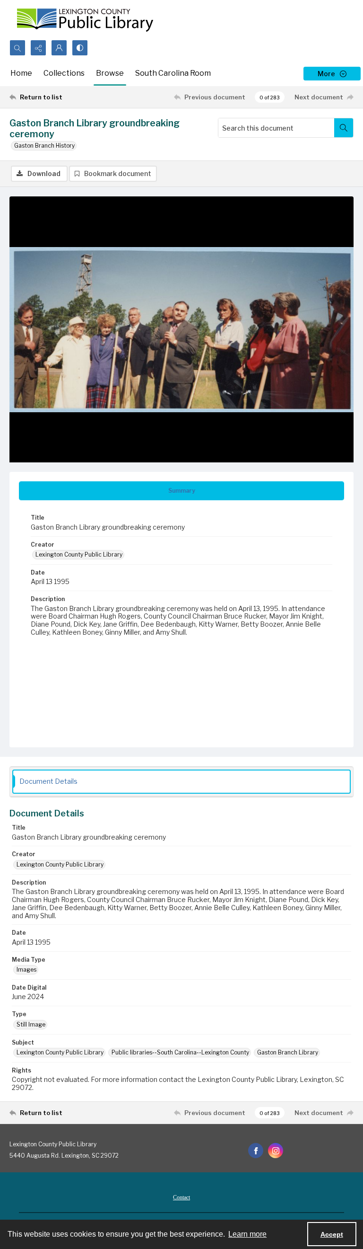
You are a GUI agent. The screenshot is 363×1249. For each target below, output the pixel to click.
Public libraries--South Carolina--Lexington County (180, 1052)
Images (26, 969)
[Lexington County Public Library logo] (85, 20)
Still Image (31, 1024)
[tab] (181, 491)
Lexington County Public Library (78, 554)
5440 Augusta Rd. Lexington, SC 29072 (64, 1155)
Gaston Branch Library (287, 1052)
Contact (181, 1197)
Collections (64, 73)
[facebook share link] (255, 1150)
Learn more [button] (247, 1234)
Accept (331, 1234)
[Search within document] (343, 127)
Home (21, 73)
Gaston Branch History (44, 145)
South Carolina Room (173, 73)
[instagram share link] (275, 1150)
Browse (110, 73)
